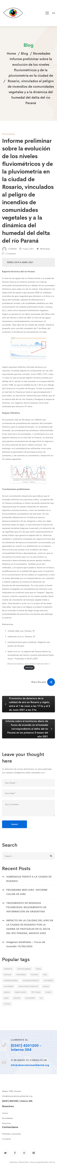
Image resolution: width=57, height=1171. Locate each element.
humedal (7, 974)
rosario (48, 992)
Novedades (41, 53)
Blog (24, 53)
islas (45, 974)
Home (11, 53)
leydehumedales (11, 980)
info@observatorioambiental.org (17, 1096)
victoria (7, 1004)
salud (6, 998)
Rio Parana (35, 992)
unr (41, 998)
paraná (46, 986)
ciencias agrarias (24, 969)
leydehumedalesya (31, 980)
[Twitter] (5, 1153)
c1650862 (12, 249)
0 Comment (11, 253)
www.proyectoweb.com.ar (42, 1162)
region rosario (20, 992)
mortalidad (48, 980)
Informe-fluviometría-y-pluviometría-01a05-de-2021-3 (28, 664)
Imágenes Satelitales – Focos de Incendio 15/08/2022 (25, 944)
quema (7, 992)
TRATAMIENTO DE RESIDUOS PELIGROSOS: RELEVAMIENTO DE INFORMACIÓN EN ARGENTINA (26, 907)
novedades (8, 986)
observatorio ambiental (28, 986)
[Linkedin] (33, 1153)
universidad (30, 998)
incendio (34, 974)
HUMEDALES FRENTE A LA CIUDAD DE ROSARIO (29, 878)
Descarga (29, 667)
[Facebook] (14, 1153)
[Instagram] (24, 1153)
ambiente (8, 969)
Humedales (21, 974)
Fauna (38, 969)
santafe (17, 998)
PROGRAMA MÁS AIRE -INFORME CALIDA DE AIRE (26, 892)
